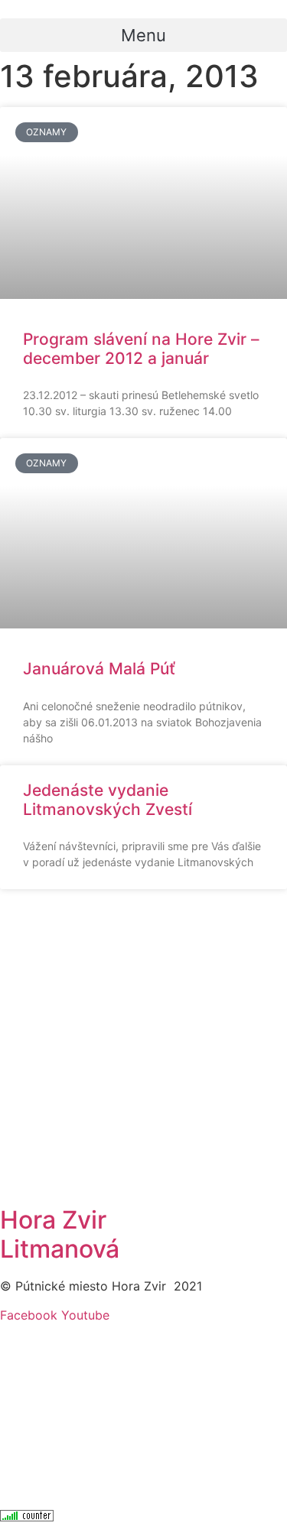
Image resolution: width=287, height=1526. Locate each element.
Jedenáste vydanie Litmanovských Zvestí (107, 800)
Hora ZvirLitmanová (59, 1234)
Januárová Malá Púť (99, 668)
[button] (143, 35)
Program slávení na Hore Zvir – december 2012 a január (141, 349)
